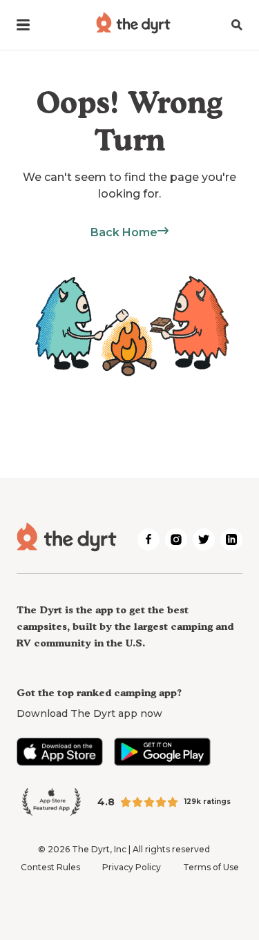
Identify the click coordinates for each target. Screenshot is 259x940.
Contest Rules (50, 867)
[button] (23, 25)
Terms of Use (211, 867)
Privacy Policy (131, 867)
